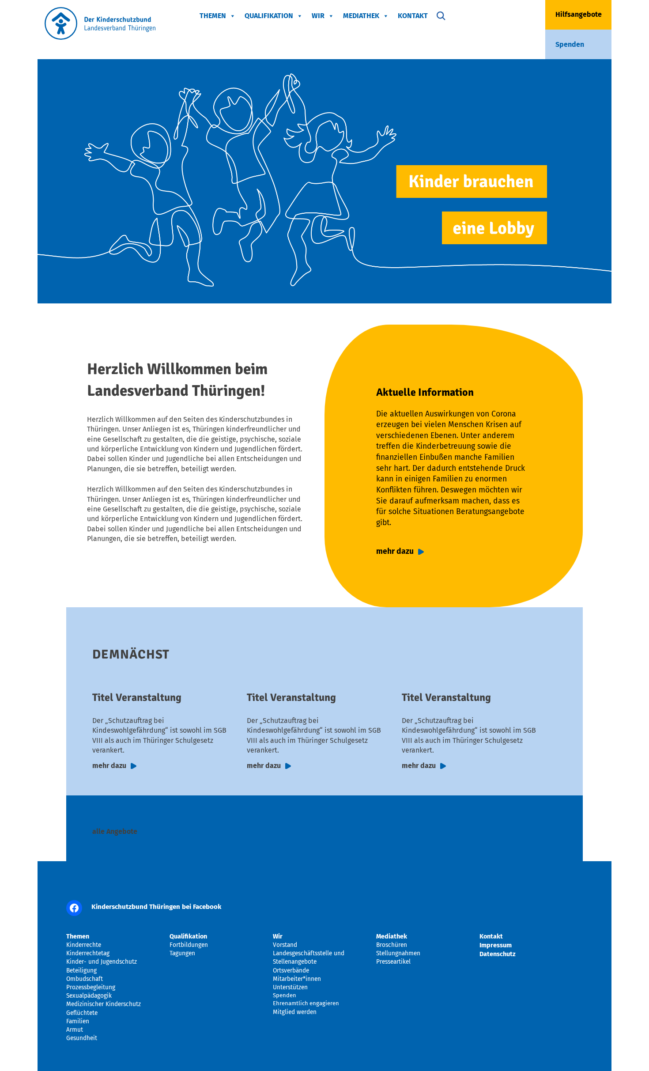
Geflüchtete (82, 1013)
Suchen (441, 15)
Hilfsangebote (578, 14)
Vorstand (285, 945)
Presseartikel (393, 961)
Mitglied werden (295, 1012)
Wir (318, 15)
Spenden (569, 44)
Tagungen (182, 953)
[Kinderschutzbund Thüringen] (100, 37)
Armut (74, 1029)
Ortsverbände (291, 970)
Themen (213, 15)
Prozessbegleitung (90, 987)
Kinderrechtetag (87, 953)
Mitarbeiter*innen (297, 979)
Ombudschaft (84, 979)
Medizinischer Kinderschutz (103, 1004)
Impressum (495, 945)
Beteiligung (81, 970)
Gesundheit (81, 1038)
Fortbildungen (189, 945)
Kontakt (413, 15)
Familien (77, 1021)
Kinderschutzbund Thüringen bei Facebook (156, 907)
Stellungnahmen (398, 953)
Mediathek (361, 15)
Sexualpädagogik (89, 995)
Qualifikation (269, 15)
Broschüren (391, 945)
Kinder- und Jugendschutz (101, 961)
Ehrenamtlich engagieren (306, 1003)
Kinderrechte (83, 945)
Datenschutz (497, 954)
